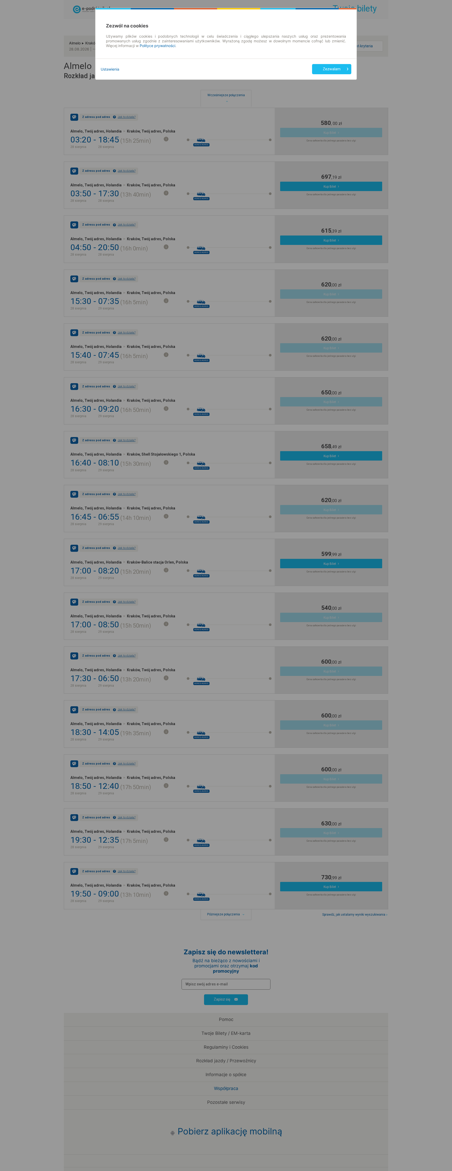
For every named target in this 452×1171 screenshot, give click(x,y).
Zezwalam (332, 69)
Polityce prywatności (157, 45)
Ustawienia (110, 69)
